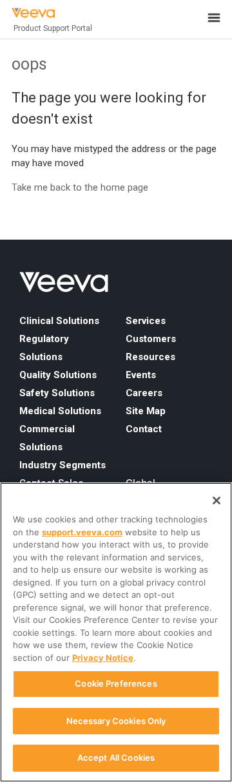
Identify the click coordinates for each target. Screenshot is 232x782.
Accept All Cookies (116, 757)
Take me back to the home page (80, 187)
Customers (151, 339)
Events (141, 375)
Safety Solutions (57, 393)
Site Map (146, 411)
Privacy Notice (102, 658)
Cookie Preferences (116, 683)
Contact (144, 429)
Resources (150, 357)
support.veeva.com (82, 532)
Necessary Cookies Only (116, 721)
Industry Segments (62, 465)
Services (146, 321)
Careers (144, 393)
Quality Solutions (58, 375)
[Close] (216, 500)
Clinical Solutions (59, 321)
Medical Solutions (60, 411)
